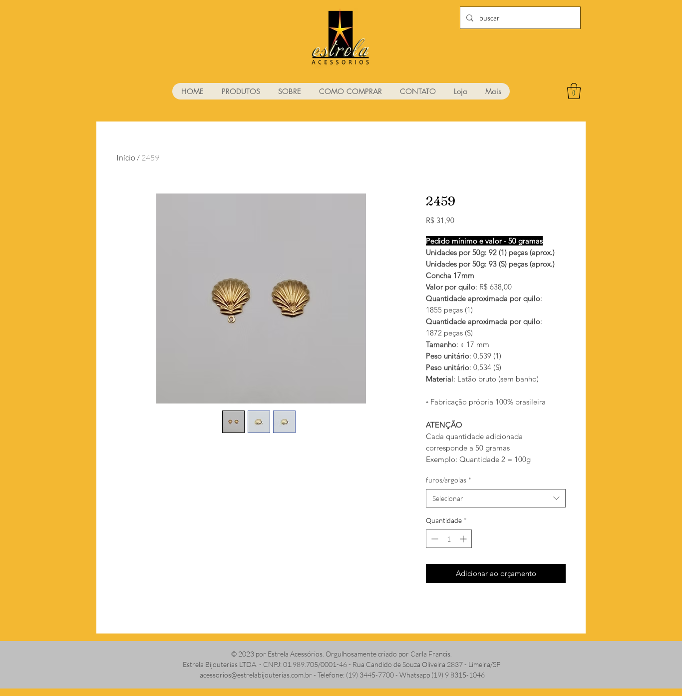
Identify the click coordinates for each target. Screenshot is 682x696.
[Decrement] (433, 539)
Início (125, 157)
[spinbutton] (449, 539)
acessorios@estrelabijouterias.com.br (256, 674)
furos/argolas (448, 480)
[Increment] (464, 539)
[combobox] (496, 498)
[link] (574, 91)
